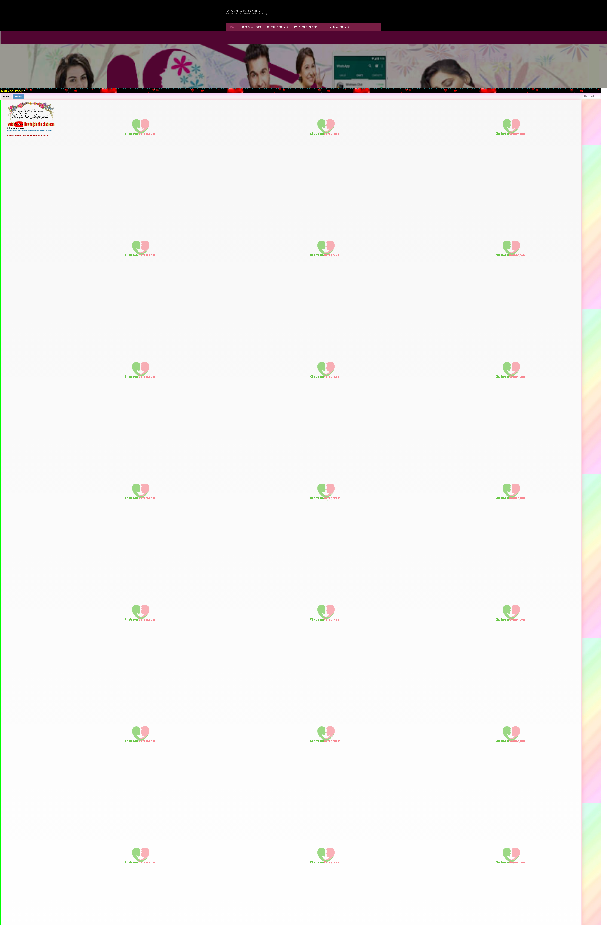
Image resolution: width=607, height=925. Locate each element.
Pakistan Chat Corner (307, 27)
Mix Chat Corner (243, 11)
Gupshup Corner (277, 27)
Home (232, 27)
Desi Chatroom (251, 27)
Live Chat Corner (338, 27)
